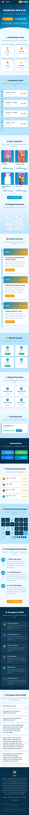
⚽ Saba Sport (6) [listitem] (19, 225)
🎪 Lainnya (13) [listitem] (18, 229)
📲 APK (20, 1)
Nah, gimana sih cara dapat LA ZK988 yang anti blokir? (11, 712)
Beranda (5, 797)
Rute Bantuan (14, 800)
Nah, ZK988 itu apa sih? (9, 706)
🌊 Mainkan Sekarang (20, 19)
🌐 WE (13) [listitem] (9, 229)
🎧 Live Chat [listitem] (21, 457)
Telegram (24, 797)
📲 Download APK (7, 19)
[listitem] (14, 706)
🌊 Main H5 (26, 1)
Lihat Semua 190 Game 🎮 (14, 197)
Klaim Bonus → (9, 270)
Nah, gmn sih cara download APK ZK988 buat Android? (12, 719)
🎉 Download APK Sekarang (14, 601)
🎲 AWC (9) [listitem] (20, 217)
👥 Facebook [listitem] (7, 457)
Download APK (16, 797)
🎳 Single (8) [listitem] (9, 225)
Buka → (19, 430)
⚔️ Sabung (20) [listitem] (10, 217)
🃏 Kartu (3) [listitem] (19, 221)
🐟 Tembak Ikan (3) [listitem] (19, 213)
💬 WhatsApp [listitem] (21, 452)
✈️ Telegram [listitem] (7, 452)
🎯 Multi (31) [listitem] (10, 221)
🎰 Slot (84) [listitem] (8, 213)
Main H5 (10, 797)
